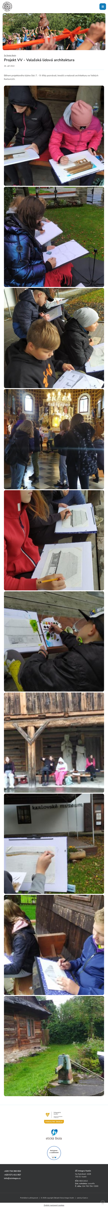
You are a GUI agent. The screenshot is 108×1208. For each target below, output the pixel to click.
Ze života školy (10, 55)
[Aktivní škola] (54, 1153)
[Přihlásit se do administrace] (102, 1202)
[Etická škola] (54, 1134)
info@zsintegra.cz (12, 1178)
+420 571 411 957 (12, 1174)
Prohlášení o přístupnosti (29, 1198)
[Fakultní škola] (54, 1116)
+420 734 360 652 (12, 1171)
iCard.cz (85, 1198)
